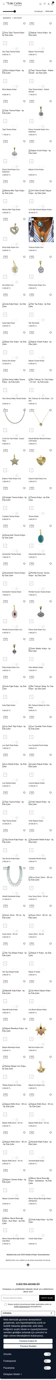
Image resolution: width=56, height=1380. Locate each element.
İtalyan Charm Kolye (36, 361)
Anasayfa (7, 18)
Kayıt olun (47, 1298)
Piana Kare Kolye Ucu (37, 285)
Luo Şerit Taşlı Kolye (10, 745)
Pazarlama (9, 1368)
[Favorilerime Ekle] (24, 23)
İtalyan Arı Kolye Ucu (37, 1085)
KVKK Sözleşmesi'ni (22, 1307)
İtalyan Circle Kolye (36, 170)
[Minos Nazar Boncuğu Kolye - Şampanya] (41, 1180)
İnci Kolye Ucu (7, 285)
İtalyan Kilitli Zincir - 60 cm (12, 1123)
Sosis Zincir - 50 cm (36, 934)
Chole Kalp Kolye (35, 1239)
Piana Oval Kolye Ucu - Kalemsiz (11, 171)
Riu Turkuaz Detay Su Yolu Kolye (39, 706)
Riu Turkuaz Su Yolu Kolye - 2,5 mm (41, 400)
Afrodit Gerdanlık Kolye (11, 896)
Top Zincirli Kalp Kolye (11, 859)
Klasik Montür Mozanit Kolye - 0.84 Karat (40, 440)
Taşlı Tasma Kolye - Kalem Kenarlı (39, 90)
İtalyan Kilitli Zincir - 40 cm (12, 1161)
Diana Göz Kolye (9, 361)
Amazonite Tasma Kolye (11, 554)
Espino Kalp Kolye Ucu (38, 479)
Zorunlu (7, 1354)
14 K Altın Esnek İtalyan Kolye (40, 210)
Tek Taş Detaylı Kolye (10, 972)
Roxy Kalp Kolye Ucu (10, 247)
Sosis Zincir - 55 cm (10, 934)
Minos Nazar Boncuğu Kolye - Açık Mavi (14, 1240)
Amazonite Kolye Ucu (37, 554)
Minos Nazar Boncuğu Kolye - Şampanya (40, 1200)
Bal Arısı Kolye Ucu (36, 1047)
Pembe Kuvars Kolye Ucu (12, 630)
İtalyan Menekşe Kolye (11, 1047)
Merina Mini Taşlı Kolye (11, 210)
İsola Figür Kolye (8, 705)
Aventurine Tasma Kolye (11, 592)
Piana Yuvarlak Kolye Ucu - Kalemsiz (39, 130)
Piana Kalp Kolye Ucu (10, 667)
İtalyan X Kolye (34, 972)
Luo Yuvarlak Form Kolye (38, 745)
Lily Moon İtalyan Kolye (38, 1010)
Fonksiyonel (9, 1361)
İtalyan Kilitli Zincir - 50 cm (39, 1123)
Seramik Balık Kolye (36, 1161)
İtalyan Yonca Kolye (36, 52)
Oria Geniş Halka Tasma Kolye (14, 399)
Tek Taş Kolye (34, 323)
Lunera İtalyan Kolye (37, 783)
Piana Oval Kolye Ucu (37, 630)
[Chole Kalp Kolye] (41, 1220)
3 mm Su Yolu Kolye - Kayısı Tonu (13, 440)
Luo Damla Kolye (9, 783)
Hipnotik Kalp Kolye (10, 1010)
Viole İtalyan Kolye (36, 821)
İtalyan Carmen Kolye (10, 1199)
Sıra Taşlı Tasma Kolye (11, 52)
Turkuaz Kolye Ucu (36, 247)
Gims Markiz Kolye (36, 667)
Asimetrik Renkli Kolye (37, 859)
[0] (52, 4)
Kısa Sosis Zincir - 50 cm (38, 896)
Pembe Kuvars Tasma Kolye (40, 592)
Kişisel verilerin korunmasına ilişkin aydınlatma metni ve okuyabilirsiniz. (29, 1305)
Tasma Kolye (34, 516)
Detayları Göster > (12, 1374)
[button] (13, 48)
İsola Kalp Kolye (8, 323)
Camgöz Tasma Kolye (10, 516)
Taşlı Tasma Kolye (9, 129)
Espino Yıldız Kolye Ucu (11, 479)
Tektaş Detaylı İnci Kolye (11, 1085)
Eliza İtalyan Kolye (9, 89)
